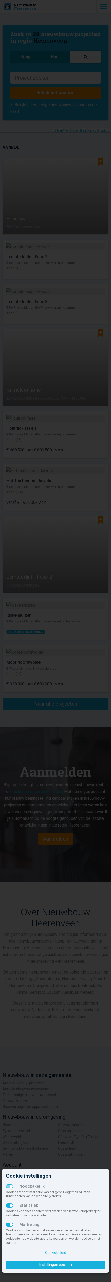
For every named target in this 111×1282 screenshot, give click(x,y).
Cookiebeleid (55, 1252)
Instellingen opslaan (55, 1265)
